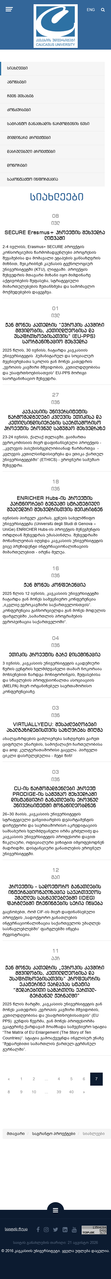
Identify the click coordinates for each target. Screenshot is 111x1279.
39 (59, 1092)
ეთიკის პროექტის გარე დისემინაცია (54, 655)
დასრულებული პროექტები (31, 152)
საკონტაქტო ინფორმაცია (32, 179)
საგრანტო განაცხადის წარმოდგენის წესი (48, 124)
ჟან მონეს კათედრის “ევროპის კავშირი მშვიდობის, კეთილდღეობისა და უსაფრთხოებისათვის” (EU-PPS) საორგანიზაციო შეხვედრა (54, 333)
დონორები (17, 166)
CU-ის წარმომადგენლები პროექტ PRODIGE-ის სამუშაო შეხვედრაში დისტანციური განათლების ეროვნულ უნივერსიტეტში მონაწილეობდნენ (54, 797)
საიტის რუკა (16, 1229)
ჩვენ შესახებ (20, 96)
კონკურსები (19, 110)
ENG (91, 9)
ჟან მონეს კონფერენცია (55, 585)
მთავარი (16, 1133)
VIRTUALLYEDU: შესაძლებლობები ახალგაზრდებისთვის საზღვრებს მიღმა (55, 727)
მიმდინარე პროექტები (29, 138)
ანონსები (16, 82)
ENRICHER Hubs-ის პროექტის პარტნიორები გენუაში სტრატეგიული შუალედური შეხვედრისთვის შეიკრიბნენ (55, 504)
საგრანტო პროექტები (53, 1133)
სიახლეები (17, 68)
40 (71, 1092)
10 (34, 1092)
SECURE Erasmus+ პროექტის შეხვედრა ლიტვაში (55, 235)
